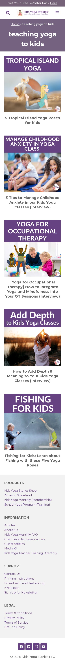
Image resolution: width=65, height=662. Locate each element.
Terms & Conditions (18, 613)
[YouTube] (43, 646)
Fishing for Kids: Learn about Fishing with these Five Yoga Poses (32, 460)
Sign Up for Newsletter (21, 592)
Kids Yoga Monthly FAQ (21, 534)
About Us (11, 530)
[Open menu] (57, 13)
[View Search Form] (8, 12)
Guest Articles (14, 544)
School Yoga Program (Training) (27, 504)
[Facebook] (21, 646)
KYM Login (11, 588)
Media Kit (11, 548)
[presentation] (32, 84)
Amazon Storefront (18, 495)
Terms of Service (16, 622)
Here (53, 3)
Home (15, 24)
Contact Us (12, 574)
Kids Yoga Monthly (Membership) (28, 500)
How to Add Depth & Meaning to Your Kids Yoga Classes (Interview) (32, 376)
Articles (9, 525)
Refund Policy (14, 627)
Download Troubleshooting (24, 583)
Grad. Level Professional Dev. (25, 539)
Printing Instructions (19, 578)
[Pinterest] (28, 646)
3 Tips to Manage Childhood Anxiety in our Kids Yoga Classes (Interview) (33, 202)
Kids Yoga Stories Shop (20, 490)
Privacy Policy (14, 618)
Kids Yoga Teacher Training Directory (30, 553)
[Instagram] (36, 646)
